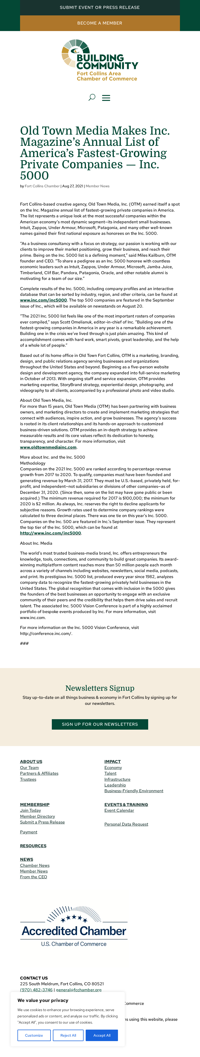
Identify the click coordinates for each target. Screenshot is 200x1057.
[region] (67, 1019)
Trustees (28, 779)
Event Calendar (119, 810)
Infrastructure (117, 779)
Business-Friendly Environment (133, 791)
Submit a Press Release (42, 822)
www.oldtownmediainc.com (48, 447)
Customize (34, 1035)
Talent (110, 773)
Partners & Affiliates (39, 773)
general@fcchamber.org (79, 990)
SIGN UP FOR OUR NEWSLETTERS (100, 724)
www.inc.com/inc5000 (43, 300)
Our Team (29, 767)
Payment (28, 832)
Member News (98, 186)
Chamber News (34, 865)
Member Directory (37, 816)
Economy (113, 767)
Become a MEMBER (99, 23)
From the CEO (33, 877)
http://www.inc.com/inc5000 (50, 533)
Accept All (101, 1035)
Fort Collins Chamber (42, 186)
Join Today (30, 810)
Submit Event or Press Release (100, 7)
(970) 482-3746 (36, 990)
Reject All (68, 1035)
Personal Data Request (126, 824)
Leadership (115, 785)
